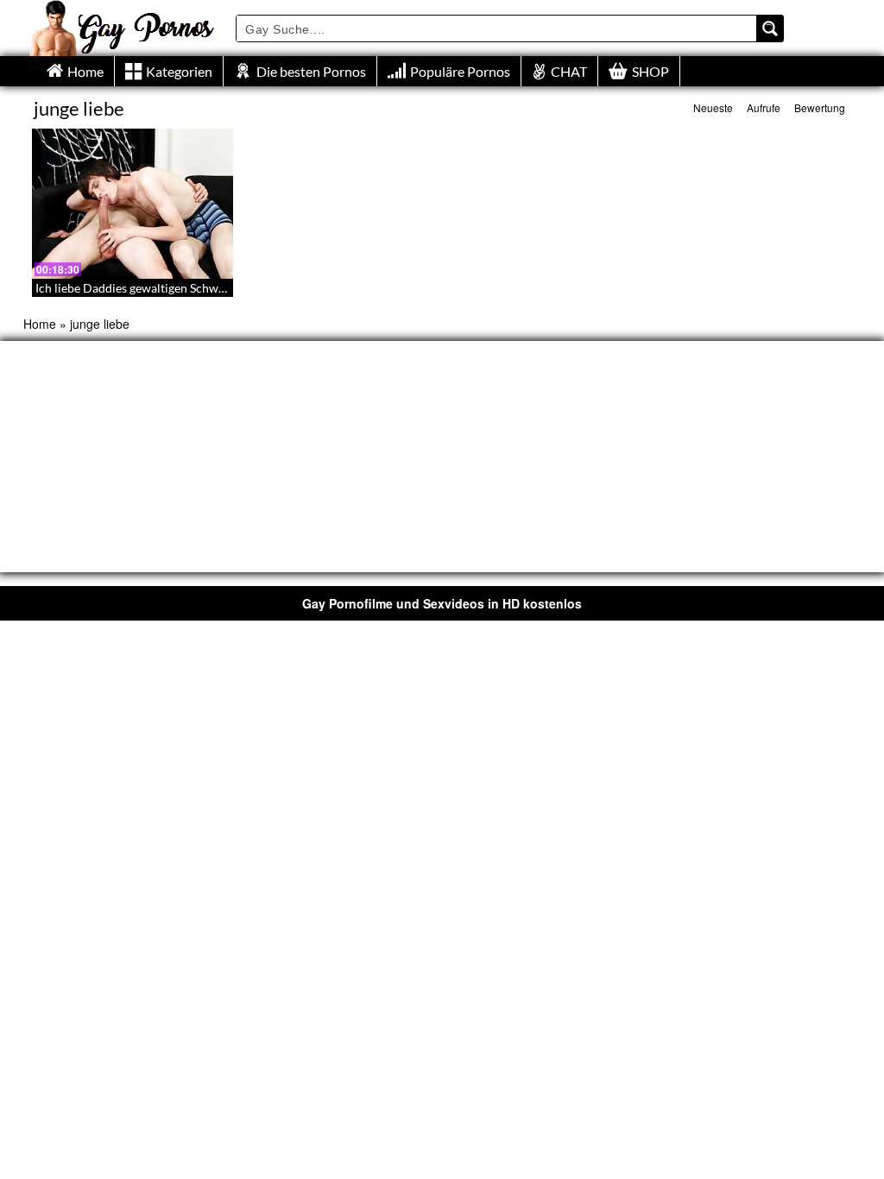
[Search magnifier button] (770, 28)
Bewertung (819, 107)
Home (39, 323)
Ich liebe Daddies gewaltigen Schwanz (136, 288)
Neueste (713, 107)
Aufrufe (763, 107)
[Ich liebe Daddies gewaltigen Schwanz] (132, 204)
